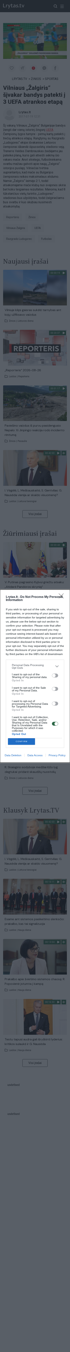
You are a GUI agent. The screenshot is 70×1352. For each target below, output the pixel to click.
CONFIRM (21, 741)
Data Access (35, 755)
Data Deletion (13, 755)
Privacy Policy (57, 755)
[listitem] (35, 666)
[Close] (62, 597)
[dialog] (35, 676)
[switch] (55, 675)
